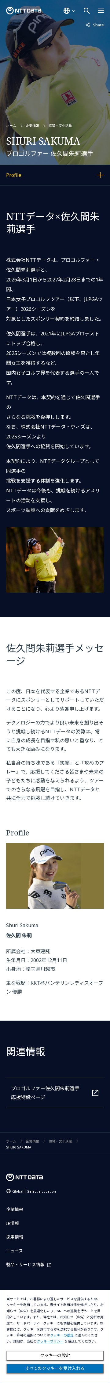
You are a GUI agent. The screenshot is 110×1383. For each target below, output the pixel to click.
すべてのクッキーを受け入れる (55, 1368)
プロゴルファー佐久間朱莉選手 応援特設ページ (45, 1093)
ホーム (11, 125)
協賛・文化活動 (60, 125)
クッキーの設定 (55, 1355)
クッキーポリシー (50, 1341)
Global (34, 1191)
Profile (37, 176)
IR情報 (12, 1223)
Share (95, 25)
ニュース (14, 1251)
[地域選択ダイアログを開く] (69, 10)
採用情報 (14, 1237)
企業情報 (32, 125)
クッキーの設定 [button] (62, 1335)
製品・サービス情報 (25, 1265)
